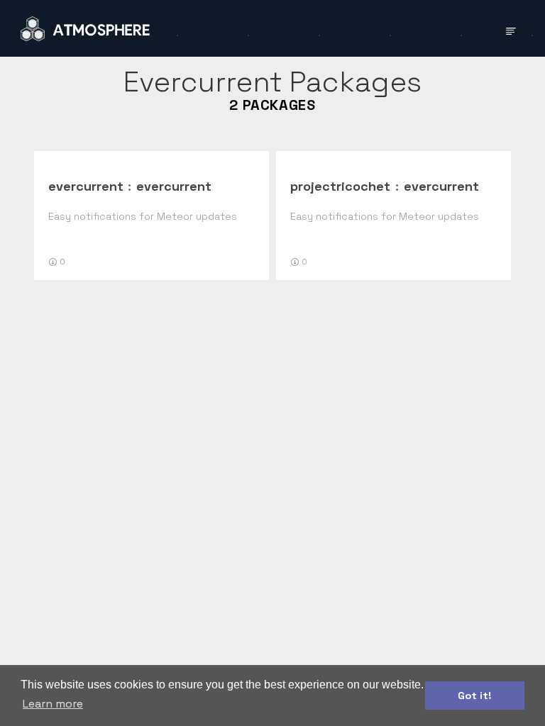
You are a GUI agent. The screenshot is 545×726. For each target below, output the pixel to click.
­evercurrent (173, 186)
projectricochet (340, 186)
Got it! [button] (475, 695)
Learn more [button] (53, 703)
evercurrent (85, 186)
